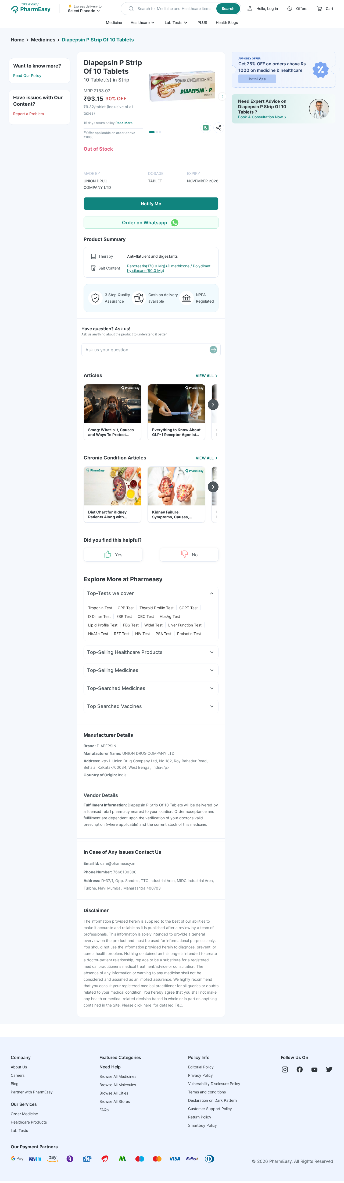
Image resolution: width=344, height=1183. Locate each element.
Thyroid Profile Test (156, 607)
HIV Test (142, 633)
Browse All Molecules (117, 1084)
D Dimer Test (99, 616)
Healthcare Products (29, 1122)
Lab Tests (173, 22)
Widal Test (153, 625)
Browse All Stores (114, 1101)
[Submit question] (213, 349)
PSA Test (163, 633)
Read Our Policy (27, 75)
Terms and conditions (207, 1092)
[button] (181, 8)
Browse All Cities (113, 1093)
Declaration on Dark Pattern (212, 1100)
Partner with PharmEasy (32, 1092)
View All (205, 375)
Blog (15, 1083)
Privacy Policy (200, 1075)
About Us (19, 1067)
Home (17, 39)
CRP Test (126, 607)
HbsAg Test (170, 616)
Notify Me (151, 203)
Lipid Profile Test (102, 625)
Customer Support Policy (210, 1108)
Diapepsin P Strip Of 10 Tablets (98, 39)
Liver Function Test (185, 625)
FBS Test (131, 625)
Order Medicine (24, 1113)
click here (142, 1005)
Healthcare (140, 22)
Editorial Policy (201, 1067)
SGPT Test (188, 607)
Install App (257, 79)
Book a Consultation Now (260, 117)
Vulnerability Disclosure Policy (214, 1083)
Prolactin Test (189, 633)
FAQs (104, 1109)
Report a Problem (28, 113)
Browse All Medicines (117, 1076)
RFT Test (122, 633)
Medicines (43, 39)
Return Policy (199, 1117)
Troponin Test (100, 607)
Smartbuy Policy (202, 1125)
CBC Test (146, 616)
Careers (17, 1075)
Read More (124, 123)
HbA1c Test (98, 633)
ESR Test (124, 616)
